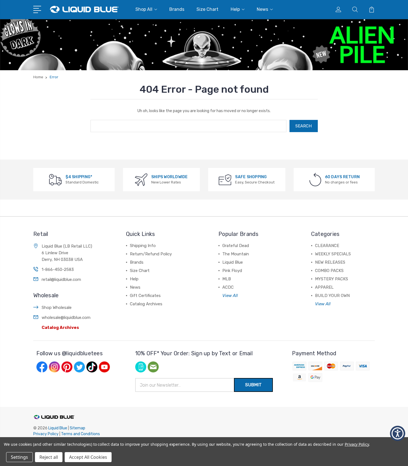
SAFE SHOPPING (251, 177)
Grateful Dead (235, 245)
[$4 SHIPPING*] (55, 179)
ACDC (228, 287)
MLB (226, 278)
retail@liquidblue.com (61, 279)
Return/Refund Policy (151, 253)
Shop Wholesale (57, 307)
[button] (397, 433)
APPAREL (324, 287)
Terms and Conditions (80, 434)
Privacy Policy (46, 434)
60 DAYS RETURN (342, 177)
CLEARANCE (327, 245)
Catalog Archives (60, 327)
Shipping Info (143, 245)
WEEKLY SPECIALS (333, 253)
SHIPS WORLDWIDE (169, 177)
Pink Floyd (232, 270)
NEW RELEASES (330, 262)
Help (235, 9)
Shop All (143, 9)
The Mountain (235, 253)
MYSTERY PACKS (331, 278)
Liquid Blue (232, 262)
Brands (176, 9)
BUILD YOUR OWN (332, 295)
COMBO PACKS (329, 270)
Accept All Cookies (88, 457)
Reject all (48, 457)
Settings (19, 457)
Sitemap (77, 428)
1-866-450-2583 (58, 269)
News (262, 9)
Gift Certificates (145, 295)
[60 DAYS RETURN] (315, 179)
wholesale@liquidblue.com (66, 317)
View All (230, 295)
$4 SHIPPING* (79, 177)
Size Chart (207, 9)
